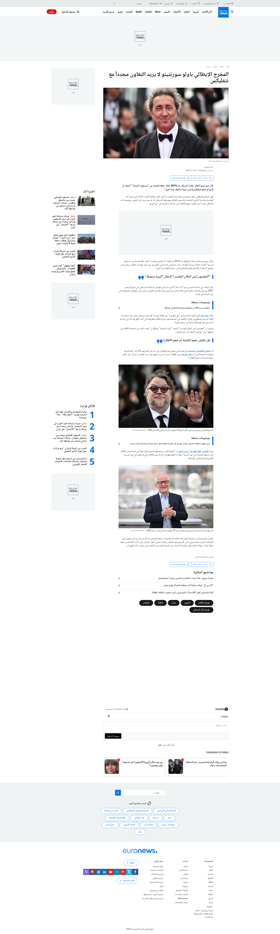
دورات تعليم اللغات (181, 902)
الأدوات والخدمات (181, 894)
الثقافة (148, 11)
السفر (167, 11)
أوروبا (195, 11)
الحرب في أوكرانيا (111, 811)
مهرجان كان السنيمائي (201, 610)
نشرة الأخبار (183, 870)
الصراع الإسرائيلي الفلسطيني (137, 811)
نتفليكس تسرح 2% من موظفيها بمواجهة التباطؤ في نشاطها (187, 308)
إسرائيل (156, 818)
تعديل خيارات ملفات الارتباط (152, 898)
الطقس (185, 874)
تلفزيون (187, 602)
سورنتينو (205, 316)
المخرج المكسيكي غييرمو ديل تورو (196, 351)
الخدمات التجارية (156, 870)
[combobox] (129, 3)
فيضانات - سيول (168, 825)
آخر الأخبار (207, 11)
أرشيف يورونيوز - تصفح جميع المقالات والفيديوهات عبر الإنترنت (203, 914)
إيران (169, 818)
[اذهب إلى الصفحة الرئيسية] (223, 12)
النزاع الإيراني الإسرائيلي (166, 811)
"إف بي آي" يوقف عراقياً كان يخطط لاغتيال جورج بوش (188, 585)
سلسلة (215, 67)
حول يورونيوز (158, 866)
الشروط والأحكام (157, 874)
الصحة (129, 11)
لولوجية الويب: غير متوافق (153, 894)
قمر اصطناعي (139, 818)
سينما (208, 67)
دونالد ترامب (148, 825)
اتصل (161, 886)
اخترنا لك (89, 192)
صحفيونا (209, 906)
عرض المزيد (158, 861)
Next (157, 11)
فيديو (120, 11)
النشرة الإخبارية (129, 880)
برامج (211, 902)
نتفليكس (146, 602)
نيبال (140, 832)
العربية (227, 3)
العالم (186, 11)
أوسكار (187, 261)
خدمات (185, 861)
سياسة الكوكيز (158, 878)
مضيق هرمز (110, 825)
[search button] (114, 3)
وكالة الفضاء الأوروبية (117, 818)
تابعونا (185, 882)
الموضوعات (208, 861)
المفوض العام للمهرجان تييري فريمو (193, 451)
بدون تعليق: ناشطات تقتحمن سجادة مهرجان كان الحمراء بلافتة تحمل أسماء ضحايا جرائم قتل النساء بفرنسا (170, 443)
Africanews (183, 898)
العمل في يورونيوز (156, 890)
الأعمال (176, 11)
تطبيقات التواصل (182, 890)
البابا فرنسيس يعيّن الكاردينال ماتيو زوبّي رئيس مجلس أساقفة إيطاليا (182, 592)
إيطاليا (160, 602)
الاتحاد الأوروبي (129, 825)
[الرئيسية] (228, 66)
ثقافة (222, 67)
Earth (139, 11)
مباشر (51, 11)
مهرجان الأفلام (204, 602)
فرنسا (174, 602)
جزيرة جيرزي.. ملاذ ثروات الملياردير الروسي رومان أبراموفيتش (185, 578)
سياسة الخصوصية (156, 882)
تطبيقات (185, 886)
